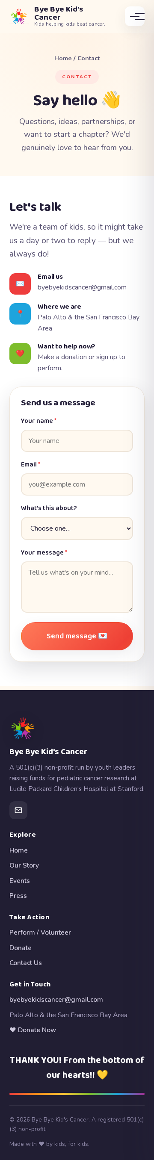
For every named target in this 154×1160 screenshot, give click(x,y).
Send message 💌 (77, 636)
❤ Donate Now (32, 1029)
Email (30, 465)
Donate (20, 947)
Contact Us (25, 962)
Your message (44, 553)
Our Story (24, 865)
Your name (38, 421)
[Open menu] (135, 16)
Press (18, 895)
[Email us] (18, 810)
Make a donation (62, 357)
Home (63, 58)
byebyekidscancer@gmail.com (82, 287)
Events (19, 880)
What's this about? (49, 508)
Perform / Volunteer (40, 932)
